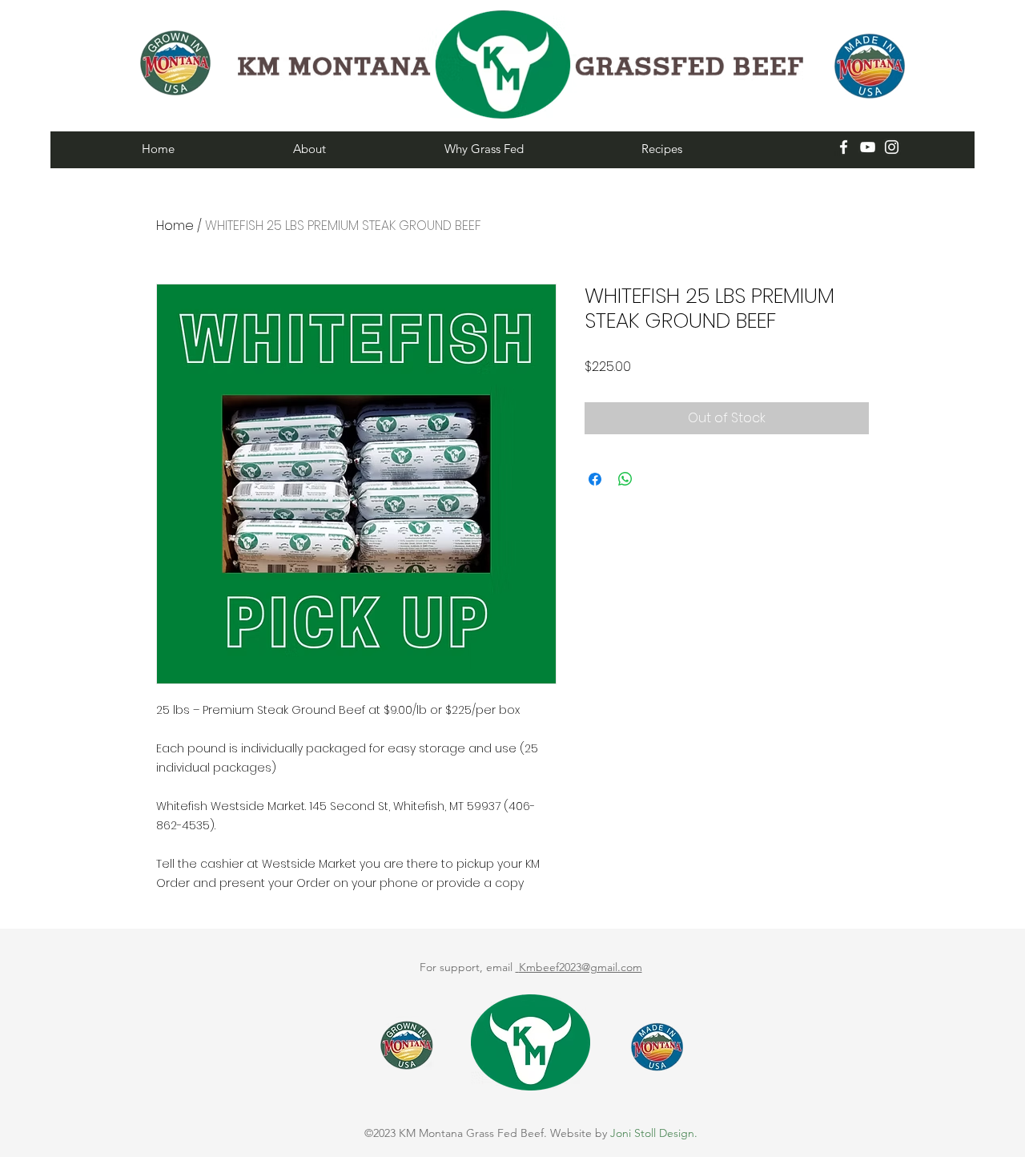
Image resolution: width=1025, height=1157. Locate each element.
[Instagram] (891, 147)
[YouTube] (867, 147)
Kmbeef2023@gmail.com (580, 967)
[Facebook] (843, 147)
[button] (356, 148)
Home (175, 225)
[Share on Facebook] (595, 479)
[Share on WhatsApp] (625, 479)
